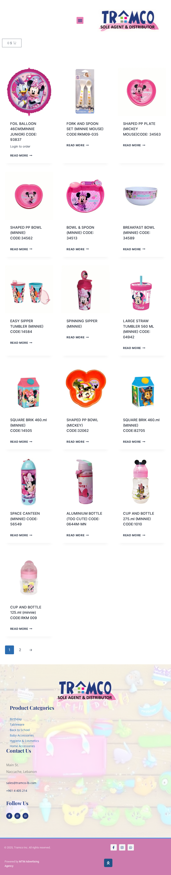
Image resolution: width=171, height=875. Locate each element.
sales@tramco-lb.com (21, 783)
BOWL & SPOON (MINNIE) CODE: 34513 (80, 232)
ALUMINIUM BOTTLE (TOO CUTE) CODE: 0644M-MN (84, 518)
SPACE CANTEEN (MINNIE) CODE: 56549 (25, 518)
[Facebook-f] (9, 816)
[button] (80, 20)
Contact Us (18, 750)
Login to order (20, 146)
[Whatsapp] (26, 816)
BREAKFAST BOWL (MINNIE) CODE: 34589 (139, 232)
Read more (19, 155)
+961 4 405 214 (16, 791)
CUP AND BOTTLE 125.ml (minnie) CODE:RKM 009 (25, 612)
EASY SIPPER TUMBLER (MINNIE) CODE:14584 (26, 326)
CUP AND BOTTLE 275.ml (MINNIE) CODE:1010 (138, 518)
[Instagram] (17, 816)
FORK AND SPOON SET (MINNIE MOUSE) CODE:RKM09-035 (85, 129)
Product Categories (32, 707)
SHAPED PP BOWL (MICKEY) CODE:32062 (82, 425)
